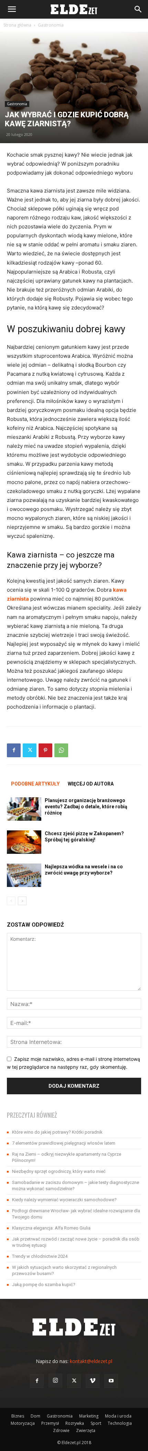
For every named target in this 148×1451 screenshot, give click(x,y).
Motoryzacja (23, 1423)
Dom (35, 1416)
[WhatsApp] (61, 750)
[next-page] (22, 901)
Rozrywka (74, 1423)
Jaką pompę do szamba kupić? (43, 1284)
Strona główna (17, 25)
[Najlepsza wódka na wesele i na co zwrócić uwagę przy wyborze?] (24, 875)
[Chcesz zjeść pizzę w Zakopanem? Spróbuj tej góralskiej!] (24, 842)
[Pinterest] (45, 750)
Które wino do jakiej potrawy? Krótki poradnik (57, 1132)
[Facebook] (14, 750)
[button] (12, 9)
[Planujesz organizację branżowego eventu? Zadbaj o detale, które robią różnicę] (24, 809)
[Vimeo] (92, 1381)
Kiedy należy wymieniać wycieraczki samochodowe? (64, 1199)
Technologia (120, 1423)
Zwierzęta (85, 1430)
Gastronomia (51, 25)
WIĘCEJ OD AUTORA (91, 784)
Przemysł (50, 1423)
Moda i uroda (118, 1416)
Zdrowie (61, 1430)
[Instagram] (55, 1381)
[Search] (138, 9)
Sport (96, 1423)
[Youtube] (111, 1381)
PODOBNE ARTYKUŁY (35, 784)
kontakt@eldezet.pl (91, 1361)
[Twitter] (29, 750)
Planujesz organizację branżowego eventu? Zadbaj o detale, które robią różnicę (86, 807)
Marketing (88, 1416)
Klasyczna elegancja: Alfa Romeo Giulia (51, 1228)
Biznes (17, 1416)
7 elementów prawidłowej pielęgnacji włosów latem (63, 1143)
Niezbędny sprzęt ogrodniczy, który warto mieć (59, 1171)
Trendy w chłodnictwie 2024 (39, 1256)
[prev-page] (11, 901)
